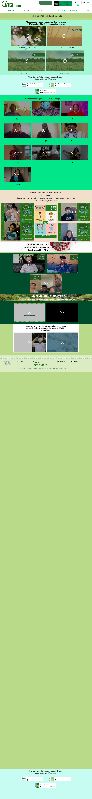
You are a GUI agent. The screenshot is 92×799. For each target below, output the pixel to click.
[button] (78, 5)
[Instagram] (77, 361)
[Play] (60, 4)
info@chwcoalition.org (20, 361)
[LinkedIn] (74, 361)
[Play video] (28, 36)
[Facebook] (72, 361)
